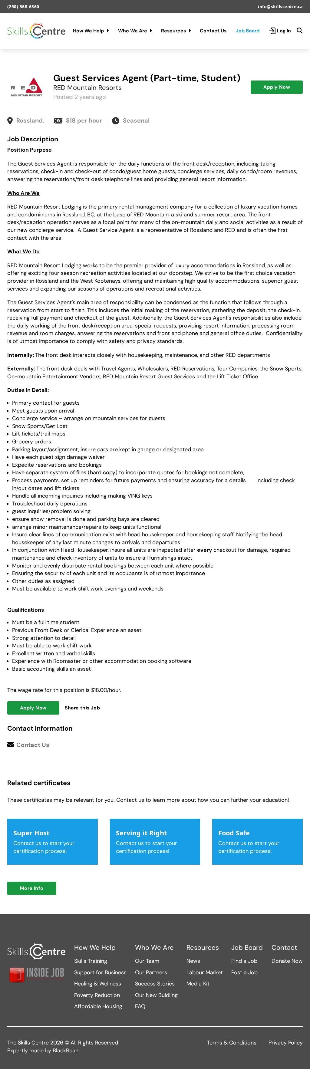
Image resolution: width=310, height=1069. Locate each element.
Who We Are (132, 31)
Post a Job (244, 972)
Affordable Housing (98, 1006)
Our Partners (151, 972)
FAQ (140, 1006)
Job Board (247, 31)
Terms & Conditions (231, 1042)
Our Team (147, 961)
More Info (32, 888)
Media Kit (197, 983)
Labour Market (204, 972)
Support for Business (100, 972)
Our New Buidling (156, 995)
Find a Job (244, 961)
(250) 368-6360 (23, 6)
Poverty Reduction (97, 995)
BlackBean (65, 1050)
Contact (284, 947)
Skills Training (90, 961)
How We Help (88, 31)
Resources (173, 31)
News (193, 961)
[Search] (300, 31)
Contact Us (213, 31)
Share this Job (82, 708)
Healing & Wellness (97, 983)
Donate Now (287, 961)
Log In (284, 31)
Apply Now (276, 87)
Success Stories (155, 983)
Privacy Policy (286, 1042)
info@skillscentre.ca (280, 6)
